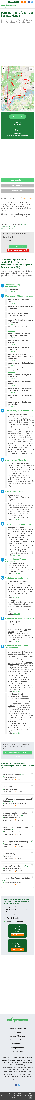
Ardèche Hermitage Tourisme (18, 135)
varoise (19, 702)
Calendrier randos (17, 1044)
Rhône (27, 628)
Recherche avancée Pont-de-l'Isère (18, 753)
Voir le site (11, 291)
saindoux (22, 727)
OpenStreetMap (24, 109)
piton (9, 571)
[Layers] (31, 69)
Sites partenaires (17, 1048)
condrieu (20, 638)
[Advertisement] (17, 45)
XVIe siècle (11, 706)
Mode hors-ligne (17, 191)
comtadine (11, 702)
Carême (24, 673)
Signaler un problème (8, 229)
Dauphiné (11, 673)
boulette (10, 723)
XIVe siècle (29, 666)
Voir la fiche (17, 117)
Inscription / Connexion (17, 1036)
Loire (25, 630)
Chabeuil (10, 708)
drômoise (28, 700)
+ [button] (3, 68)
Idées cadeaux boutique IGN (18, 250)
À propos (13, 2)
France (10, 656)
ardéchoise (20, 700)
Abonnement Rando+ (17, 1040)
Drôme (3, 22)
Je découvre (18, 246)
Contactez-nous (17, 1052)
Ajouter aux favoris (17, 180)
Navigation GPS (17, 185)
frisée (9, 731)
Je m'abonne (17, 935)
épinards (13, 729)
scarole (26, 729)
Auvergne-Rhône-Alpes (25, 20)
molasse (21, 571)
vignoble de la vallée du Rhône (18, 634)
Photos (10, 487)
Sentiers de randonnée (10, 20)
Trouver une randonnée (17, 1028)
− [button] (3, 71)
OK (31, 1098)
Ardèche (11, 632)
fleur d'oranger (22, 660)
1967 (27, 708)
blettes (31, 727)
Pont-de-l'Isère (10, 22)
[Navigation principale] (32, 6)
